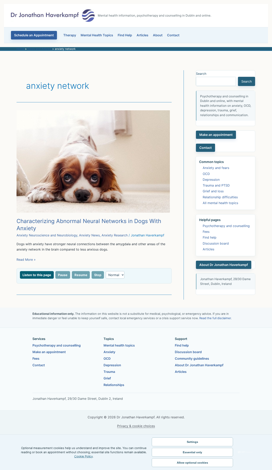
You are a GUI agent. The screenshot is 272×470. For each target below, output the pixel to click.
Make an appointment (216, 135)
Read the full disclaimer (215, 318)
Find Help (125, 35)
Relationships (114, 385)
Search (201, 74)
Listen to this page (37, 275)
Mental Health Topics (97, 35)
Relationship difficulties (220, 197)
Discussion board (216, 243)
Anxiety (109, 352)
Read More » (26, 259)
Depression (211, 180)
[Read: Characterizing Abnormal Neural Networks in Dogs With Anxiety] (93, 161)
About (157, 35)
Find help (209, 237)
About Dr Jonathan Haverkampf (223, 265)
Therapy (69, 35)
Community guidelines (192, 358)
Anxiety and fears (216, 168)
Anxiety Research (115, 235)
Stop (97, 275)
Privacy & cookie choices (136, 426)
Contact (173, 35)
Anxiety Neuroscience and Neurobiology (47, 235)
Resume (80, 275)
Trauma (109, 372)
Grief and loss (213, 191)
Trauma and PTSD (216, 185)
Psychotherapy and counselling (226, 226)
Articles (142, 35)
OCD (206, 174)
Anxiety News (89, 235)
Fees (206, 232)
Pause (63, 275)
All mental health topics (220, 203)
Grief (107, 378)
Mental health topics (119, 345)
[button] (34, 35)
